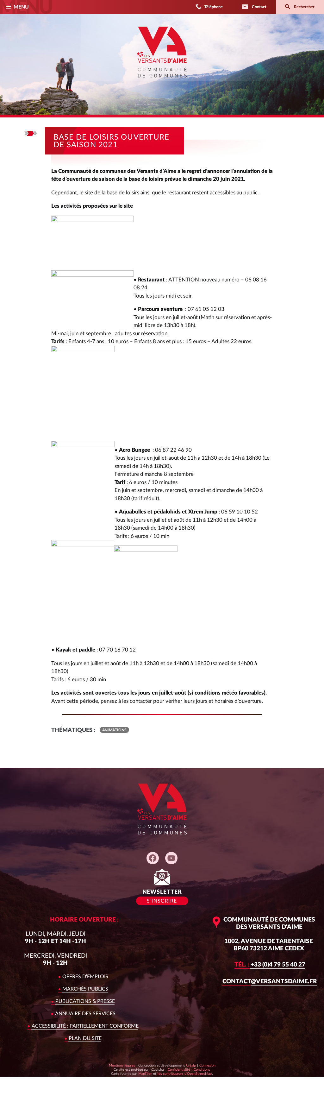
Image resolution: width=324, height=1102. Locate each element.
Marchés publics (85, 989)
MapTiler (145, 1073)
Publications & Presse (85, 1001)
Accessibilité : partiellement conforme (85, 1026)
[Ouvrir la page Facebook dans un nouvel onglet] (152, 858)
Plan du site (85, 1038)
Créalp (191, 1065)
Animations (114, 730)
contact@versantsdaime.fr (269, 982)
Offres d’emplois (85, 976)
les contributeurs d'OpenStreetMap (184, 1073)
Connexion (207, 1065)
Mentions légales (122, 1065)
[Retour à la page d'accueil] (162, 82)
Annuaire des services (85, 1013)
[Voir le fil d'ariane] (30, 133)
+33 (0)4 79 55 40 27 (269, 965)
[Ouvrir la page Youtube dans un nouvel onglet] (171, 858)
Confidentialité (178, 1069)
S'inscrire (162, 901)
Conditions (201, 1069)
